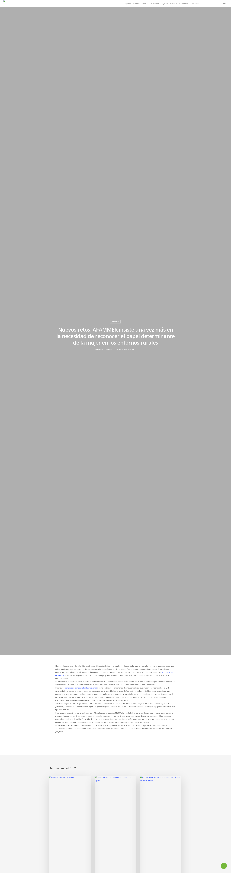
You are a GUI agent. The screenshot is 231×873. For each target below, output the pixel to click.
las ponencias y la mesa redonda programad (79, 688)
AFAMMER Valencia (104, 349)
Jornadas (115, 321)
